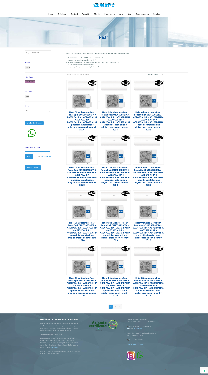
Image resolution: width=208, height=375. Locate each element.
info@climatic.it (138, 328)
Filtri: (27, 111)
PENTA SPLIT (29, 82)
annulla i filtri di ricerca (34, 123)
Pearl (27, 96)
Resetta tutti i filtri (32, 167)
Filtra (28, 156)
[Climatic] (104, 5)
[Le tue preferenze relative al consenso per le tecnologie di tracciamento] (204, 371)
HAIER (27, 67)
